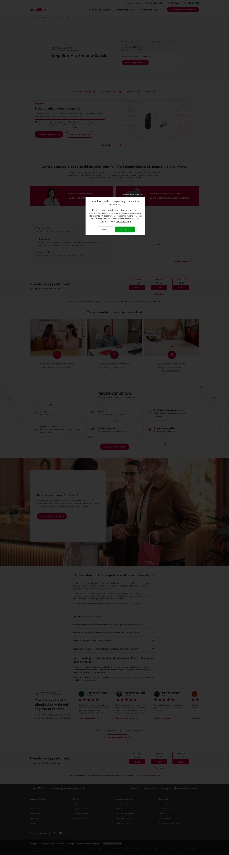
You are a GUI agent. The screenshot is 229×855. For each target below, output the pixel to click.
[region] (115, 216)
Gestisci (105, 229)
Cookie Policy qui (123, 221)
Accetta (125, 229)
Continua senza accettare (132, 194)
